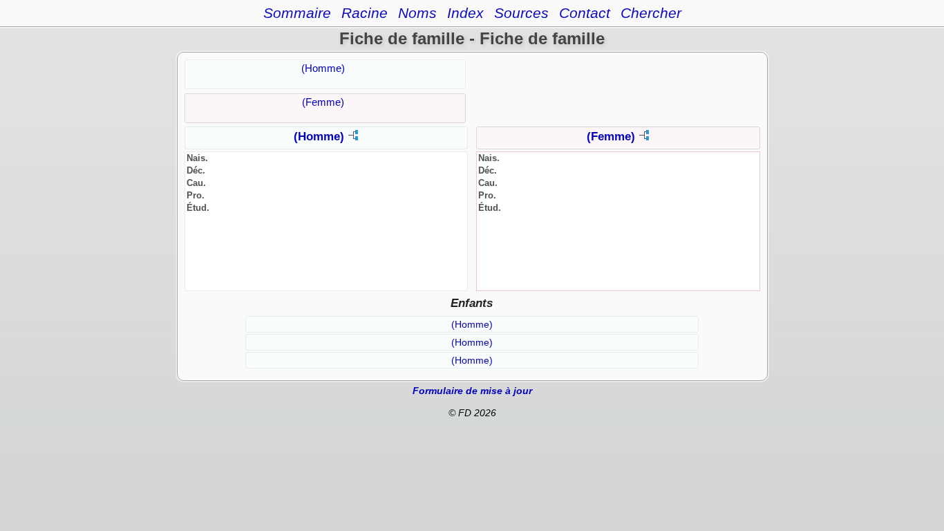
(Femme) (323, 102)
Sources (521, 13)
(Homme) (323, 68)
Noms (417, 13)
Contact (584, 13)
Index (465, 13)
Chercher (651, 13)
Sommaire (297, 13)
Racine (364, 13)
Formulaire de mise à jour (472, 390)
